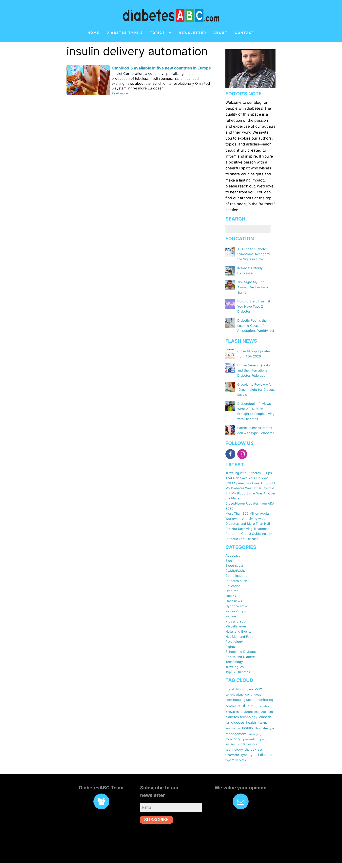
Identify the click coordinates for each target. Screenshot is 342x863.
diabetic (265, 717)
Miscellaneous (235, 626)
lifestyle (268, 728)
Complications (236, 576)
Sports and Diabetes (240, 657)
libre (257, 728)
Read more (120, 93)
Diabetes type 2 (124, 33)
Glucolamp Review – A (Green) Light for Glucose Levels (256, 389)
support (253, 744)
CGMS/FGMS (235, 571)
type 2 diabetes (235, 760)
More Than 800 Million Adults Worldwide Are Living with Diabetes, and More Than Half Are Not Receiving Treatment (247, 521)
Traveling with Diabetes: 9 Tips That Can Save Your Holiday (248, 475)
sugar (241, 744)
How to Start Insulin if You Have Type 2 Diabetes (253, 306)
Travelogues (234, 667)
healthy (262, 722)
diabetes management (257, 712)
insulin (247, 728)
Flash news (233, 601)
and (231, 689)
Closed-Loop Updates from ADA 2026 (249, 505)
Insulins (230, 616)
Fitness (230, 596)
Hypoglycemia (236, 606)
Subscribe (156, 819)
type (244, 755)
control (230, 706)
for (227, 722)
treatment (232, 755)
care (250, 689)
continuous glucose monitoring (249, 700)
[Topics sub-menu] (171, 33)
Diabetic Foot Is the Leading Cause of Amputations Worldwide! (255, 325)
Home (93, 33)
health (251, 722)
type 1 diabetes (262, 755)
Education (232, 586)
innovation (232, 728)
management (235, 734)
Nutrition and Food (239, 637)
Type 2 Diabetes (237, 672)
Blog (228, 561)
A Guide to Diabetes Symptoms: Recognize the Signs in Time (254, 254)
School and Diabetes (240, 652)
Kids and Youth (236, 621)
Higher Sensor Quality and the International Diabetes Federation (253, 370)
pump (264, 739)
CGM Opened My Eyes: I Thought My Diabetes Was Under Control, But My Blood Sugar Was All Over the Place (250, 490)
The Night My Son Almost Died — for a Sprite (252, 287)
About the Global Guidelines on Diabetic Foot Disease (248, 536)
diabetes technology (241, 717)
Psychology (234, 641)
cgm (258, 689)
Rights (230, 647)
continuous (253, 694)
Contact (245, 33)
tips (260, 749)
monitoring (233, 739)
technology (234, 749)
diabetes (247, 705)
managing (254, 734)
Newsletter (192, 33)
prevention (250, 739)
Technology (234, 662)
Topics (157, 33)
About (220, 33)
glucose (237, 722)
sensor (230, 744)
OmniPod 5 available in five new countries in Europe (161, 68)
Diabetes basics (237, 581)
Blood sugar (234, 565)
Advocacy (232, 555)
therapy (250, 749)
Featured (231, 591)
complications (234, 694)
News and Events (238, 631)
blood (240, 689)
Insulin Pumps (235, 611)
